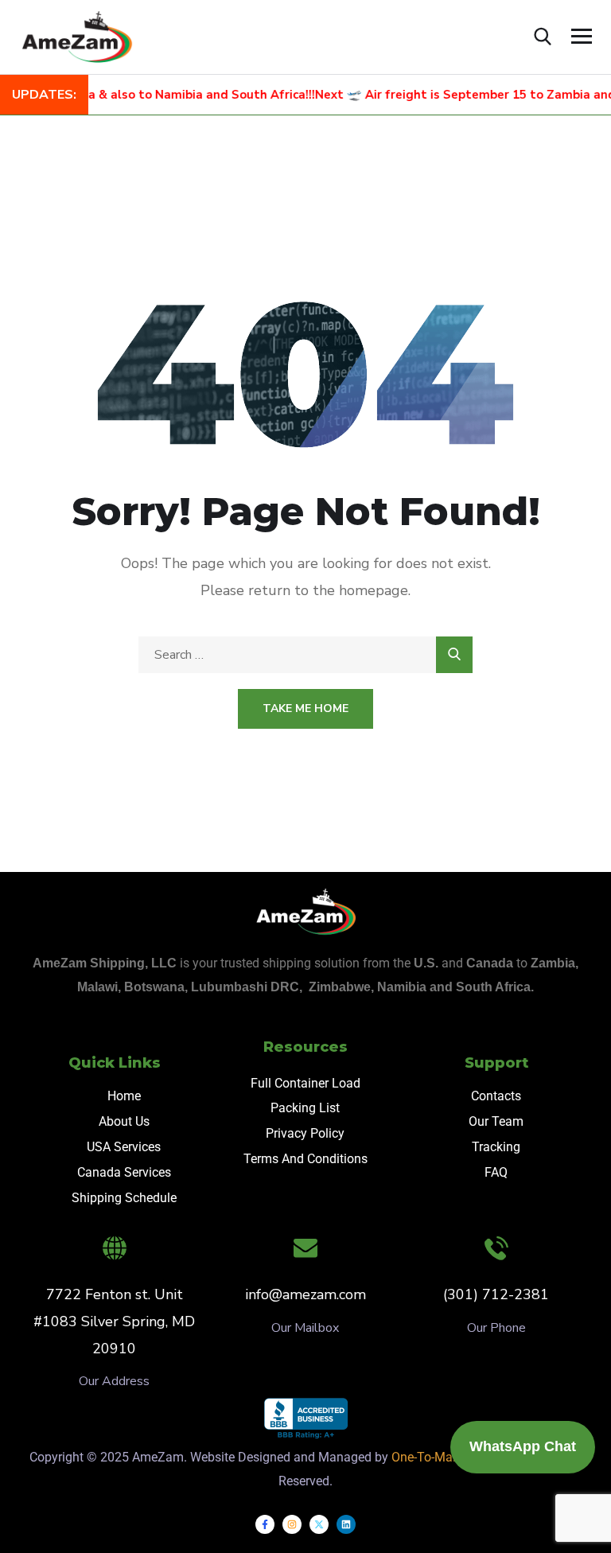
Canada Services (124, 1172)
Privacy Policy (305, 1133)
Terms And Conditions (305, 1158)
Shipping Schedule (124, 1197)
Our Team (496, 1121)
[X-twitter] (319, 1524)
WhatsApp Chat (522, 1446)
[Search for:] (305, 654)
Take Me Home (305, 708)
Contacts (496, 1095)
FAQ (496, 1172)
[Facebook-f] (264, 1524)
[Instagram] (292, 1524)
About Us (124, 1121)
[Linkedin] (346, 1524)
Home (124, 1095)
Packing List (305, 1107)
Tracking (496, 1146)
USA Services (124, 1146)
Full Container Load (305, 1083)
